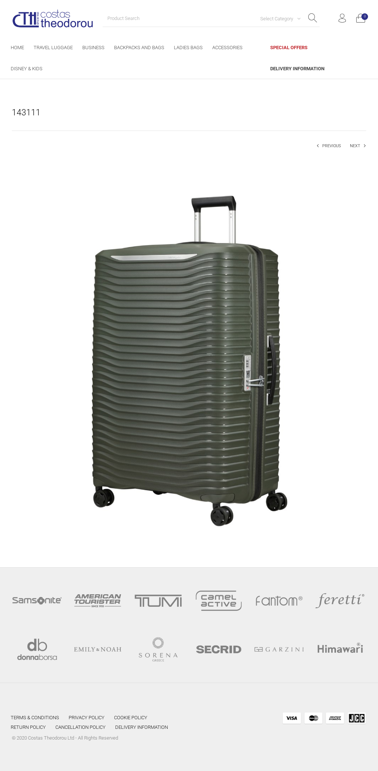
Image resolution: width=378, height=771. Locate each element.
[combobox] (277, 18)
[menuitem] (17, 47)
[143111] (189, 352)
